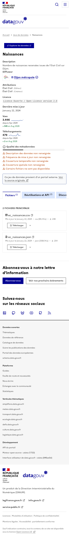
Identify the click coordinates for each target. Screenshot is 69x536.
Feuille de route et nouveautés (16, 375)
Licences (6, 515)
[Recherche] (57, 4)
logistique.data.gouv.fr (13, 434)
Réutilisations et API (38, 195)
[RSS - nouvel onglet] (49, 313)
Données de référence (13, 337)
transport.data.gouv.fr (13, 414)
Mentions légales (10, 521)
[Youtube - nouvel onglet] (31, 313)
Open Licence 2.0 (24, 531)
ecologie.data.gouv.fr (12, 419)
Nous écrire (8, 381)
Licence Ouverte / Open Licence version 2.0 (30, 101)
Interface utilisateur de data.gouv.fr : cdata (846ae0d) (27, 457)
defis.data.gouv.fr (11, 424)
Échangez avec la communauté (17, 386)
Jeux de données (20, 35)
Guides (6, 370)
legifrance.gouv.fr (12, 500)
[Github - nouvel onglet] (40, 313)
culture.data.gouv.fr (12, 429)
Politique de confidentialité (46, 515)
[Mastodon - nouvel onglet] (13, 313)
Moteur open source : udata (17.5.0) (19, 452)
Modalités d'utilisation (22, 515)
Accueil (6, 35)
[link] (19, 45)
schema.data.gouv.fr (12, 358)
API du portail (9, 447)
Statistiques (8, 391)
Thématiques (9, 332)
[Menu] (65, 4)
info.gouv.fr (34, 500)
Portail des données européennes (18, 352)
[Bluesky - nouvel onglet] (22, 313)
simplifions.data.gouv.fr (13, 404)
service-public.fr (11, 507)
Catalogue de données (13, 342)
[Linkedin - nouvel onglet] (4, 313)
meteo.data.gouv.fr (11, 409)
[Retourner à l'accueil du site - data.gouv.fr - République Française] (35, 476)
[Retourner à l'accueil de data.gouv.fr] (15, 21)
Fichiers (11, 195)
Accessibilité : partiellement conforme (37, 521)
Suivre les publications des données (19, 347)
